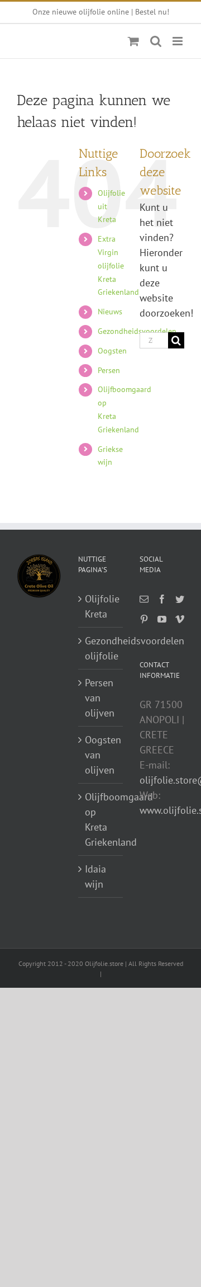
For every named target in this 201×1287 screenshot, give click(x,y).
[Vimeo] (179, 619)
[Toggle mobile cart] (133, 41)
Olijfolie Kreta (101, 606)
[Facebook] (161, 599)
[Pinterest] (144, 619)
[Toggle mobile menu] (178, 41)
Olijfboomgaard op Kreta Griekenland (101, 819)
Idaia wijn (95, 876)
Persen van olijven (99, 697)
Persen (109, 370)
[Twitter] (179, 599)
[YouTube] (161, 619)
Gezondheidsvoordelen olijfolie (101, 648)
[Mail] (144, 599)
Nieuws (110, 312)
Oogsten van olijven (101, 754)
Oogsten (112, 351)
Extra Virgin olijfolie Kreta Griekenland (118, 265)
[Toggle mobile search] (155, 41)
